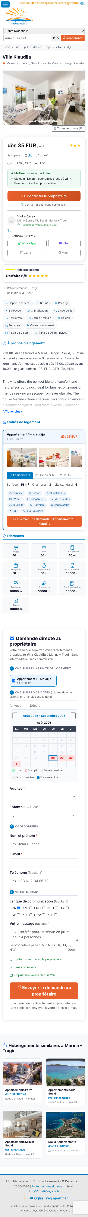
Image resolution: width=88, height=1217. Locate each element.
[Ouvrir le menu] (5, 4)
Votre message (30, 923)
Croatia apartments (54, 1206)
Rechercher (74, 38)
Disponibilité (47, 475)
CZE (25, 908)
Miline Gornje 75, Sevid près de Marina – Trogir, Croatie (45, 63)
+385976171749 (23, 236)
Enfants (25, 807)
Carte (27, 252)
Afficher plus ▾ (12, 411)
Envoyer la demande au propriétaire (46, 991)
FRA (13, 908)
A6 (30, 155)
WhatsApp (29, 243)
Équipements (21, 475)
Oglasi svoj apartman (51, 1198)
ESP (13, 915)
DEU (51, 908)
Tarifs (67, 475)
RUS (25, 915)
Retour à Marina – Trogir (22, 288)
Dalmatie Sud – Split (15, 47)
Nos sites (35, 1206)
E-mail (16, 854)
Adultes (17, 788)
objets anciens (19, 1206)
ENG (38, 908)
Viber (66, 243)
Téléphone (26, 872)
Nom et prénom (24, 835)
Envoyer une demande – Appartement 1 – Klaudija (46, 521)
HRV (38, 915)
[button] (44, 273)
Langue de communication (39, 901)
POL (50, 915)
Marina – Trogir (41, 47)
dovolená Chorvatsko (57, 1210)
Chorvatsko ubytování (30, 1210)
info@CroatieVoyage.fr (44, 1191)
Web (65, 252)
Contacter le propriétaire (47, 196)
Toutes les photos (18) (70, 128)
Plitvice (71, 1206)
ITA (63, 908)
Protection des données (48, 1186)
